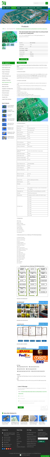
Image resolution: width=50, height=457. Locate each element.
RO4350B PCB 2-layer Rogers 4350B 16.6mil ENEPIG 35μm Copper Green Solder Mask (6, 423)
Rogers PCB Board (6, 71)
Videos (18, 7)
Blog (17, 439)
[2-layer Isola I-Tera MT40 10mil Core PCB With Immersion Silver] (4, 124)
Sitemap (18, 443)
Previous (45, 413)
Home (4, 7)
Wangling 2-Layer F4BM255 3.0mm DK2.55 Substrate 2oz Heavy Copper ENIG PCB (10, 128)
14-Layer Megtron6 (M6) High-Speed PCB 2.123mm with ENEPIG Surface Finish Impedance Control (10, 106)
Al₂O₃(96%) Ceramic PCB (31, 432)
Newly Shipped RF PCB (6, 65)
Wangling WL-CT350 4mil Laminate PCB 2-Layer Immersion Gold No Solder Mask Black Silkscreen (11, 133)
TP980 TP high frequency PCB (32, 439)
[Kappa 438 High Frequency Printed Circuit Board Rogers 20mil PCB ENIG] (34, 418)
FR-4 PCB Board (5, 95)
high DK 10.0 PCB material (31, 436)
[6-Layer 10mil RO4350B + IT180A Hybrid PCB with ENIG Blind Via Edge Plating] (4, 111)
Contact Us (39, 7)
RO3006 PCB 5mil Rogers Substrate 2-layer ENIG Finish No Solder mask (11, 137)
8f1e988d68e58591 (7, 446)
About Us (8, 7)
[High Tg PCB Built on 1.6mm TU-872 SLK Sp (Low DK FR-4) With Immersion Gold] (43, 418)
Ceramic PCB (4, 97)
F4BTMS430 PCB (30, 434)
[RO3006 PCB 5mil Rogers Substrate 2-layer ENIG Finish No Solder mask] (4, 137)
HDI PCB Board (5, 84)
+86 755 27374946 (7, 437)
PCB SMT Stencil (5, 92)
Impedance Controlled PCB (7, 88)
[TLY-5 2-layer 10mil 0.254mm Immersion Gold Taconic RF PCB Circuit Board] (15, 418)
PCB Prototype (5, 78)
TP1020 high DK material (31, 445)
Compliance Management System (21, 446)
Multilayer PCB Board (6, 80)
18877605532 (6, 442)
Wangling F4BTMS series (31, 443)
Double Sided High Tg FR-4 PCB (24, 371)
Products (13, 7)
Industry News (24, 7)
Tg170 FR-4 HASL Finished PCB (38, 371)
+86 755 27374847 (7, 440)
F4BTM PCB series (30, 446)
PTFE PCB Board (5, 73)
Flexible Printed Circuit (6, 76)
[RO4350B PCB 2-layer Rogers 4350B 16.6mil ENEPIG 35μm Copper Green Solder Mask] (6, 418)
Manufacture (32, 7)
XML (17, 445)
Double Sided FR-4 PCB (34, 366)
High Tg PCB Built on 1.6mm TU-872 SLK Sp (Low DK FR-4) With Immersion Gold (31, 380)
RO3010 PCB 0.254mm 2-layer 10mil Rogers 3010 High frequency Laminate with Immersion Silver (24, 423)
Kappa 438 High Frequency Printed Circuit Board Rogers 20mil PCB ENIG (33, 423)
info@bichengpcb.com (8, 444)
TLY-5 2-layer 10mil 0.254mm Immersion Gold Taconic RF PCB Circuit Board (15, 423)
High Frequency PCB (6, 67)
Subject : (32, 392)
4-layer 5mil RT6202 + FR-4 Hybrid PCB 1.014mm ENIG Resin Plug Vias (11, 120)
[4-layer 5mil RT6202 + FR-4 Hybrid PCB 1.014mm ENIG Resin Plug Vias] (4, 120)
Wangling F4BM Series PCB (32, 441)
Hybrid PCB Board (5, 90)
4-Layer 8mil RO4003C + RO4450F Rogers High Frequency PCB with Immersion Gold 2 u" (11, 115)
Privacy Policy (19, 441)
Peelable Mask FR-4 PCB (23, 366)
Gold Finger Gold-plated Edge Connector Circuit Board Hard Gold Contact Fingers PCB (31, 377)
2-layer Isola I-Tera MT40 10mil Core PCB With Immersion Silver (11, 124)
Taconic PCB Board (6, 69)
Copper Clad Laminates (6, 99)
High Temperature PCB (11, 28)
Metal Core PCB (5, 86)
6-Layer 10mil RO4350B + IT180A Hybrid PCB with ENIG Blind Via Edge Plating (11, 111)
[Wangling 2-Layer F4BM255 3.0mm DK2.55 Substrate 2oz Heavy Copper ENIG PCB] (4, 129)
